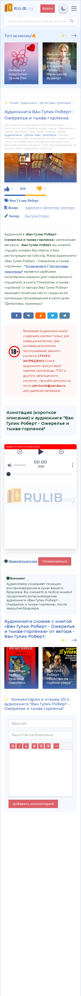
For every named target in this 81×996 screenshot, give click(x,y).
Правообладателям (23, 561)
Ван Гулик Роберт (24, 200)
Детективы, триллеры (40, 135)
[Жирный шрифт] (13, 746)
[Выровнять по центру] (41, 746)
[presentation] (64, 35)
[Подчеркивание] (26, 746)
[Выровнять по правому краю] (48, 746)
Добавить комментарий (33, 804)
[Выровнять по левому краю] (34, 746)
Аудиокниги (13, 135)
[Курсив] (19, 746)
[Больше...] (56, 746)
